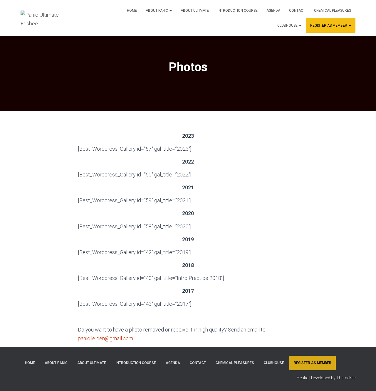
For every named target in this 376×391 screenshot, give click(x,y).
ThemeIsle (345, 377)
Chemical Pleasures (332, 10)
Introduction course (238, 10)
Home (132, 10)
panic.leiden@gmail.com (105, 338)
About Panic (157, 10)
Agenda (273, 10)
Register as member (329, 25)
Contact (297, 10)
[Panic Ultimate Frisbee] (43, 18)
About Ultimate (195, 10)
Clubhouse (287, 25)
